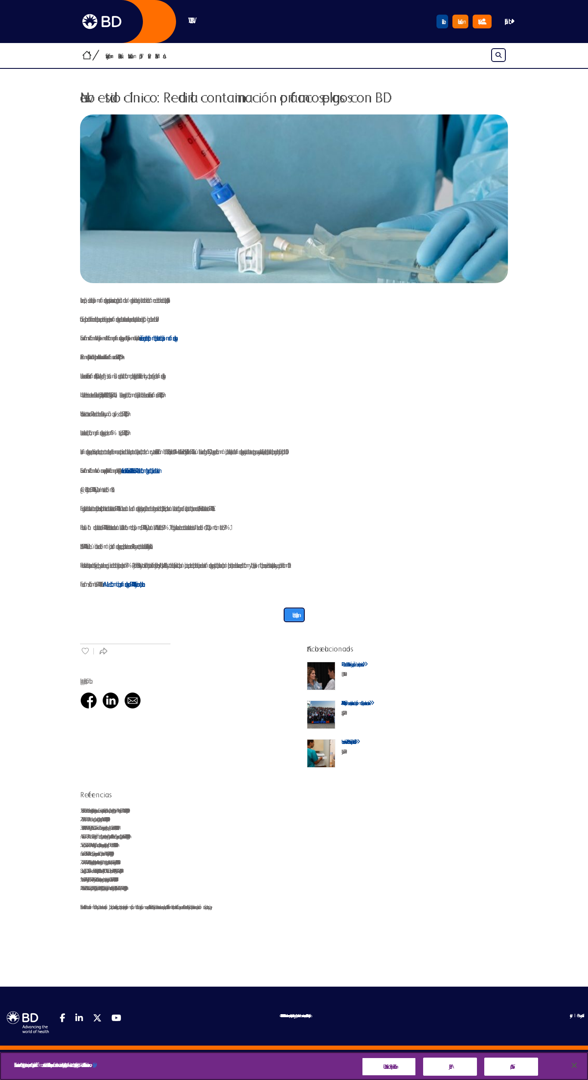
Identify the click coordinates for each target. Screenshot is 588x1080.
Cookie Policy (93, 1064)
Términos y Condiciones (579, 1015)
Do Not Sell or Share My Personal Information (388, 1066)
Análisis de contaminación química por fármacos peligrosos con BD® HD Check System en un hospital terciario (122, 584)
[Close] (574, 1065)
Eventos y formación (108, 55)
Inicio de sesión (460, 21)
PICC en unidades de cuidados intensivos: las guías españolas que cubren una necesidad (351, 664)
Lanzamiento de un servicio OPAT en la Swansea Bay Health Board (348, 741)
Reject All (450, 1066)
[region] (294, 1066)
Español (507, 21)
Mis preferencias (479, 21)
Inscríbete (442, 21)
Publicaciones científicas (119, 55)
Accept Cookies (511, 1066)
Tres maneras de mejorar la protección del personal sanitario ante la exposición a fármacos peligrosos (156, 338)
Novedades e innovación (130, 55)
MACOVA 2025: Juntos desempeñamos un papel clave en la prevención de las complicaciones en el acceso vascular (355, 703)
